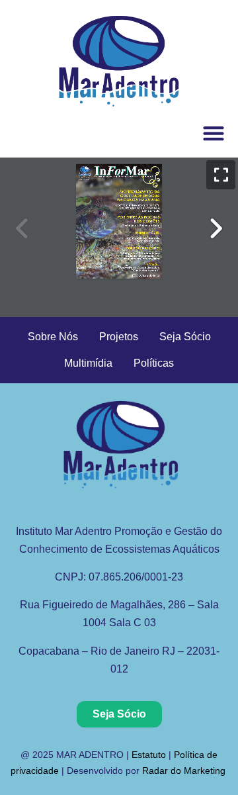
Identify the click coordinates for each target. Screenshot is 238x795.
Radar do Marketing (185, 770)
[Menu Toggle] (213, 133)
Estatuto (149, 754)
